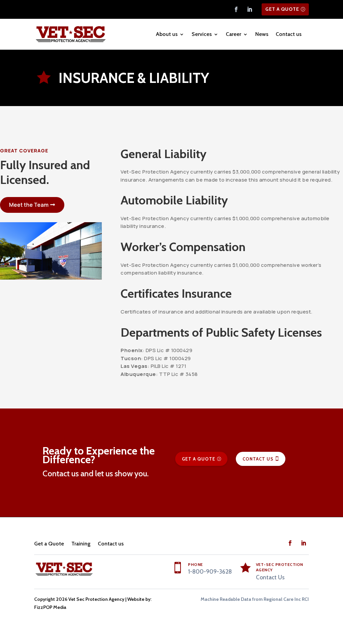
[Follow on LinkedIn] (249, 9)
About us (167, 34)
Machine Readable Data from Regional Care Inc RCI (255, 599)
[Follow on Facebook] (236, 9)
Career (233, 34)
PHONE (195, 564)
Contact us (288, 34)
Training (80, 543)
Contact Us (258, 459)
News (261, 34)
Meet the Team (29, 204)
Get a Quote (282, 9)
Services (202, 34)
